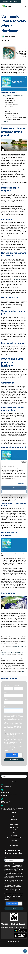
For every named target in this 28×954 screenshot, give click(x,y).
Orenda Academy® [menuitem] (14, 822)
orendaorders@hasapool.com (8, 809)
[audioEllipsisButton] (25, 89)
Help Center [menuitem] (16, 1)
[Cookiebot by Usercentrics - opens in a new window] (21, 462)
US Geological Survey (16, 279)
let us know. (4, 627)
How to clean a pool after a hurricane (11, 110)
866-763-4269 (5, 1)
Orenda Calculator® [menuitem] (14, 824)
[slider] (15, 89)
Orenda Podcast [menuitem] (14, 827)
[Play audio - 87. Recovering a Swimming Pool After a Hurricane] (13, 84)
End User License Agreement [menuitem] (14, 837)
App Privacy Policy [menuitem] (14, 845)
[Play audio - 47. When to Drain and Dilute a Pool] (13, 546)
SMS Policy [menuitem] (14, 840)
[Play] (2, 89)
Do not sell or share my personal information (14, 491)
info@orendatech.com (6, 786)
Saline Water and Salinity (19, 646)
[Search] (25, 776)
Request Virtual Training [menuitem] (14, 830)
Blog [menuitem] (14, 816)
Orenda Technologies (10, 36)
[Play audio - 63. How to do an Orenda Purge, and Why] (13, 458)
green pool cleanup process (13, 499)
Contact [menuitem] (10, 1)
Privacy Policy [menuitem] (14, 835)
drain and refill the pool (15, 554)
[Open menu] (25, 77)
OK (14, 487)
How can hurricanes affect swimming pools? (13, 95)
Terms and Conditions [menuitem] (14, 843)
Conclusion (5, 121)
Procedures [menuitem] (14, 819)
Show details (21, 483)
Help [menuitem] (14, 832)
